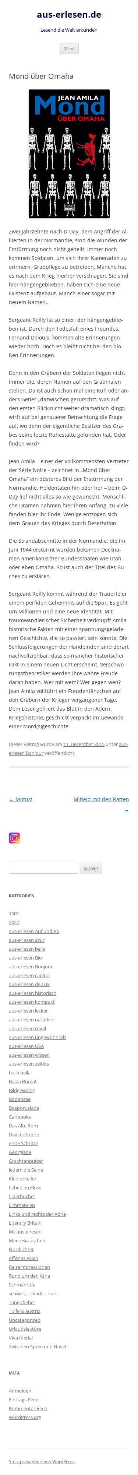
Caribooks (20, 1116)
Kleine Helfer (22, 1178)
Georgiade (20, 1152)
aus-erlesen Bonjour (31, 966)
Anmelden (20, 1390)
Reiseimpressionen (29, 1267)
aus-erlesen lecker (28, 1010)
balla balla (20, 1072)
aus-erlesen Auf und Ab (34, 931)
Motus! (20, 799)
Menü (69, 48)
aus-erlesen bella (27, 949)
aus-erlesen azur (27, 940)
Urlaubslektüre (25, 1329)
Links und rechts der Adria (37, 1214)
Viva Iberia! (21, 1337)
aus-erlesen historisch (32, 993)
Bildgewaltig (22, 1090)
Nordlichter (21, 1249)
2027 (14, 922)
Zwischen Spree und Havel (37, 1346)
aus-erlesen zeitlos (29, 1063)
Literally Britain (25, 1222)
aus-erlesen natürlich (31, 1019)
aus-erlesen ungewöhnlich (37, 1037)
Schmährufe (22, 1284)
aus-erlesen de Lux (29, 984)
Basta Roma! (22, 1081)
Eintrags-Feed (24, 1399)
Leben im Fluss (25, 1187)
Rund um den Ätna (29, 1275)
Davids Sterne (24, 1134)
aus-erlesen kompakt (32, 1002)
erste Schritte (23, 1143)
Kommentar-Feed (28, 1408)
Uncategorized (24, 1320)
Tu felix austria (24, 1311)
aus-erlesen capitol (29, 975)
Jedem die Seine (26, 1169)
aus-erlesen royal (27, 1028)
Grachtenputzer (26, 1161)
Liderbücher (22, 1196)
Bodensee (20, 1099)
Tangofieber (22, 1302)
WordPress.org (25, 1417)
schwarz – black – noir (32, 1293)
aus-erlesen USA (26, 1046)
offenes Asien (23, 1258)
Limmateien (22, 1205)
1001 (14, 913)
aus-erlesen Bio (25, 957)
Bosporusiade (24, 1108)
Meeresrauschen (27, 1240)
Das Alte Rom (23, 1125)
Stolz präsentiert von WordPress (42, 1461)
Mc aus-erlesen (25, 1231)
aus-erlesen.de (69, 14)
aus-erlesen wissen (29, 1055)
